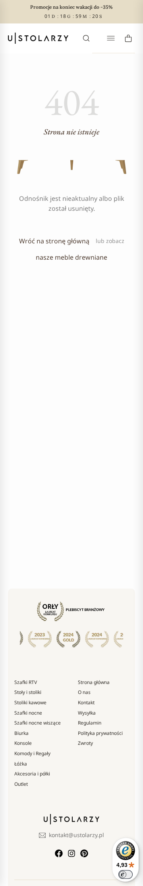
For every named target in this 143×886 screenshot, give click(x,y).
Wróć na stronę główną (54, 241)
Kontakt (86, 702)
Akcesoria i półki (32, 773)
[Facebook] (59, 853)
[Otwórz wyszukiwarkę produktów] (86, 38)
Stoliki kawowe (30, 702)
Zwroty (85, 743)
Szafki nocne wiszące (37, 722)
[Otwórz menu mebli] (110, 38)
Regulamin (89, 722)
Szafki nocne (28, 712)
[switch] (125, 874)
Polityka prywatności (100, 733)
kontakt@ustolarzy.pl (76, 835)
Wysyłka (87, 712)
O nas (84, 692)
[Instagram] (71, 853)
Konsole (23, 743)
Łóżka (20, 763)
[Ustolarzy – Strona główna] (38, 38)
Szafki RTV (25, 682)
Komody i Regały (32, 753)
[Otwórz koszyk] (128, 38)
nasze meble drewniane (71, 257)
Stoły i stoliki (27, 692)
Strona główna (94, 682)
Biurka (21, 733)
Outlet (21, 784)
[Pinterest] (84, 853)
